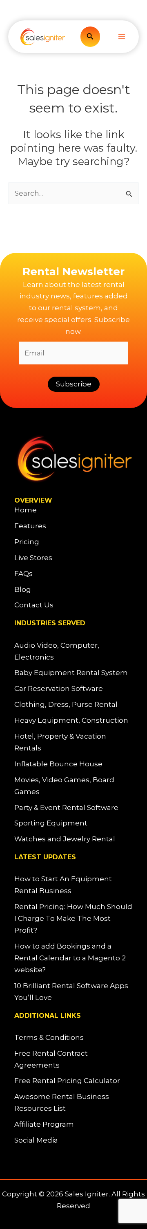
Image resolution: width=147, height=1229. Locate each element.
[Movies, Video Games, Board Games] (73, 786)
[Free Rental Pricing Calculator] (67, 1081)
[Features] (30, 526)
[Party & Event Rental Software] (66, 808)
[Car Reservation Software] (58, 689)
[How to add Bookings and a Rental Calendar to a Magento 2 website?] (73, 958)
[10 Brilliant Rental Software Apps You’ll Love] (73, 992)
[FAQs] (23, 574)
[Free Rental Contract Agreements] (73, 1059)
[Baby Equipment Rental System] (71, 673)
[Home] (25, 510)
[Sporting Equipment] (50, 823)
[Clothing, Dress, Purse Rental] (66, 704)
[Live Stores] (33, 558)
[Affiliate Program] (44, 1124)
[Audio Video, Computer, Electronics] (73, 651)
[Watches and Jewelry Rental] (64, 839)
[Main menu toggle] (121, 36)
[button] (90, 36)
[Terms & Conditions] (49, 1038)
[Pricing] (26, 542)
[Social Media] (36, 1140)
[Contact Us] (33, 605)
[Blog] (22, 590)
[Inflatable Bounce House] (58, 764)
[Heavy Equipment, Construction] (71, 720)
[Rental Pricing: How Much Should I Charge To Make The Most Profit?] (73, 918)
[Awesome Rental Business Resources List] (73, 1102)
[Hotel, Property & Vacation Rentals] (73, 742)
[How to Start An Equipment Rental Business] (73, 885)
